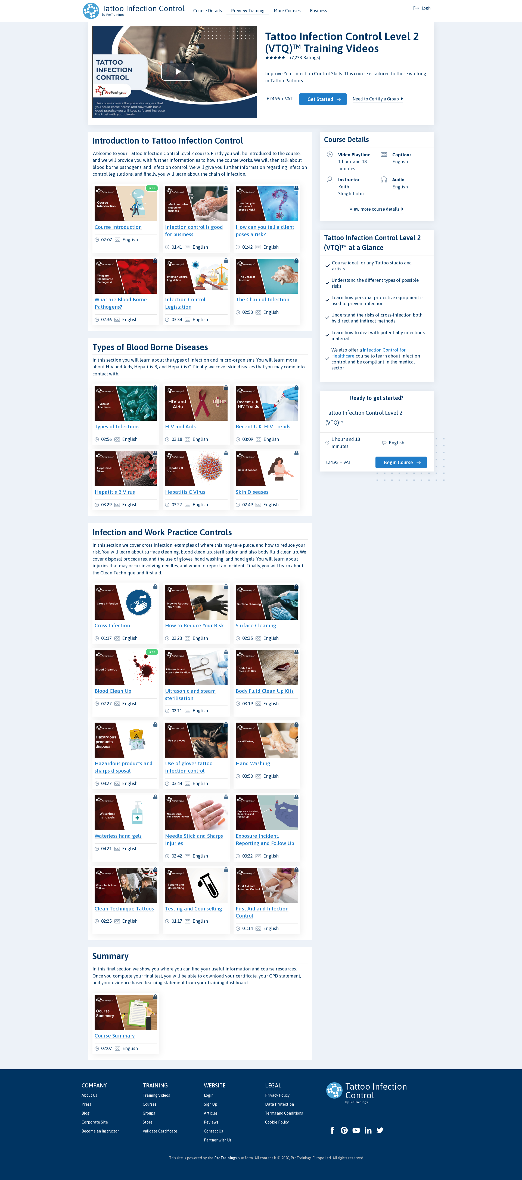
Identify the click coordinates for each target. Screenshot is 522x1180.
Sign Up (210, 1104)
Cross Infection (112, 625)
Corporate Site (95, 1122)
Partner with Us (217, 1140)
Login (208, 1095)
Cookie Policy (277, 1122)
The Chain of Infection (262, 299)
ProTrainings (225, 1158)
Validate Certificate (160, 1131)
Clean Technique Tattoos (124, 909)
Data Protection (279, 1104)
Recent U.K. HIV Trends (263, 426)
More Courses (287, 10)
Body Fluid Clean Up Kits (265, 691)
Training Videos (156, 1095)
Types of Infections (117, 426)
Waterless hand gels (118, 836)
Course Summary (115, 1036)
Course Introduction (118, 227)
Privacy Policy (277, 1095)
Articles (210, 1113)
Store (148, 1122)
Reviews (211, 1122)
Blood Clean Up (113, 691)
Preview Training (248, 10)
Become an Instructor (100, 1131)
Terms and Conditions (284, 1113)
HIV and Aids (180, 426)
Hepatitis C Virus (185, 492)
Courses (149, 1104)
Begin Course (398, 462)
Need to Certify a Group (376, 98)
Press (86, 1104)
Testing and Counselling (193, 909)
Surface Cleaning (256, 625)
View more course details (374, 209)
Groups (149, 1113)
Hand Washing (253, 763)
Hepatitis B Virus (115, 492)
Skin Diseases (252, 492)
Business (318, 10)
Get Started (320, 99)
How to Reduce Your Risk (194, 625)
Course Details (207, 10)
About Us (89, 1095)
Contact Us (213, 1131)
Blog (85, 1113)
